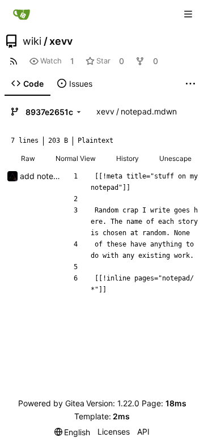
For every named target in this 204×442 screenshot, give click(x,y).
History (127, 158)
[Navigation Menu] (188, 14)
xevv (61, 41)
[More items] (190, 84)
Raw (28, 158)
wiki (32, 41)
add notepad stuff (53, 176)
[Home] (21, 14)
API (143, 431)
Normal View (76, 158)
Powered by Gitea (51, 403)
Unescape (175, 158)
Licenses (113, 431)
